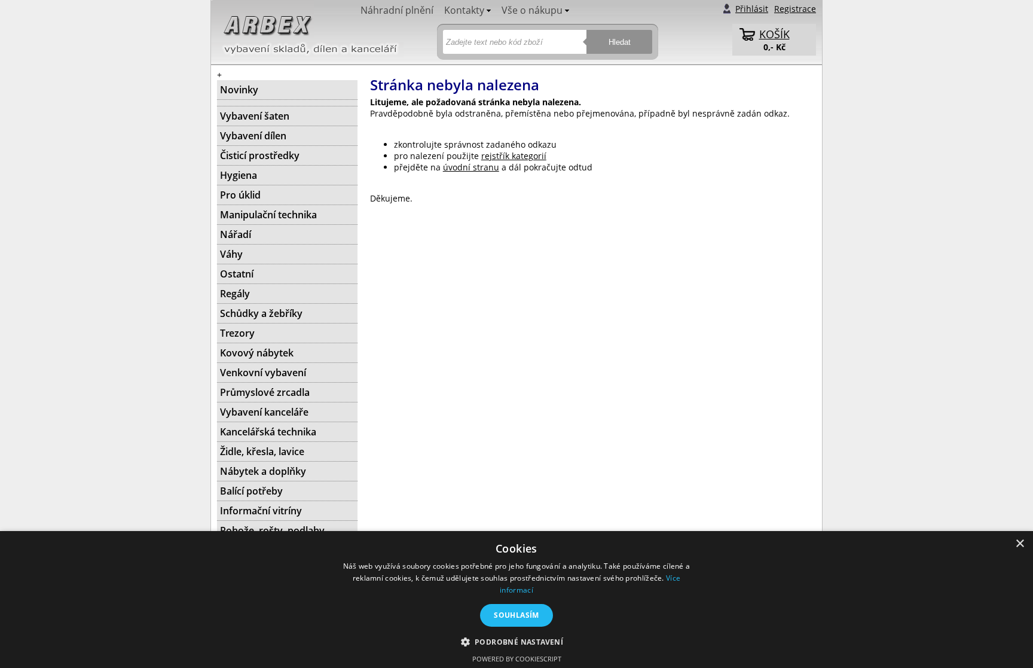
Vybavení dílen (253, 135)
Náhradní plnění (396, 10)
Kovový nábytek (257, 352)
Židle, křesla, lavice (262, 451)
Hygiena (238, 175)
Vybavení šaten (254, 116)
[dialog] (516, 599)
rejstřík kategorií (513, 155)
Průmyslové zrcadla (265, 392)
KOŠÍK (774, 34)
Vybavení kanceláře (264, 412)
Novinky (239, 89)
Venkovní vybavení (263, 372)
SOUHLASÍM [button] (516, 615)
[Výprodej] (287, 103)
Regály (235, 293)
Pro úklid (240, 195)
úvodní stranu (471, 167)
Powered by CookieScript (516, 658)
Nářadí (235, 234)
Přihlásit (751, 8)
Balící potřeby (251, 491)
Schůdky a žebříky (261, 313)
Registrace (795, 8)
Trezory (237, 333)
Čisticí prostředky (259, 155)
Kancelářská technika (268, 431)
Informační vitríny (261, 510)
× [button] (1019, 543)
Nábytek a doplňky (263, 471)
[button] (517, 641)
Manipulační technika (268, 214)
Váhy (231, 254)
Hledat (620, 42)
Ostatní (236, 273)
